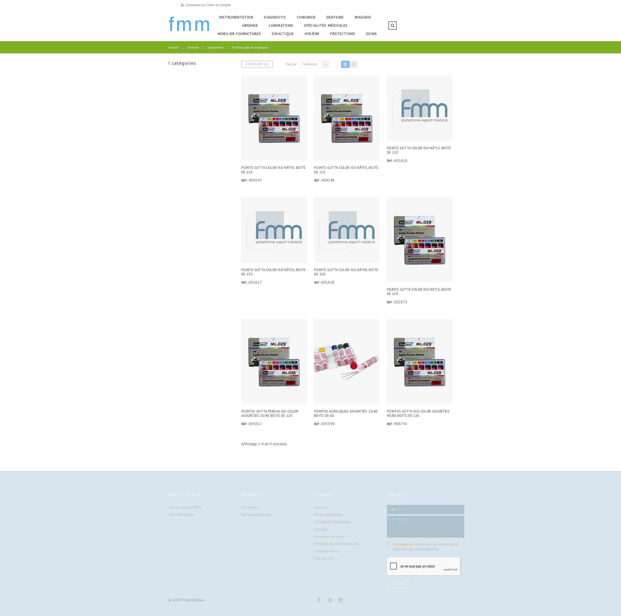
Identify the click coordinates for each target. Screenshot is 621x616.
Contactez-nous (326, 551)
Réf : (244, 180)
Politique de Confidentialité (337, 544)
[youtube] (330, 600)
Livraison (321, 507)
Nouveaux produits (256, 514)
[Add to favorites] (285, 118)
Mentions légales (328, 514)
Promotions (250, 507)
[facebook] (319, 600)
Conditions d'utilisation (332, 522)
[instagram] (341, 600)
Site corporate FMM (185, 507)
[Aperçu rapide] (263, 118)
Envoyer (398, 584)
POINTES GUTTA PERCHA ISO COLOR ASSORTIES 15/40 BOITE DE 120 (269, 413)
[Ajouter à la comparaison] (274, 118)
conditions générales (432, 544)
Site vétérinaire (181, 514)
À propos (321, 529)
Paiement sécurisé (329, 536)
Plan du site (324, 558)
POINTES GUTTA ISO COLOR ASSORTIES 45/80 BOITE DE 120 (418, 413)
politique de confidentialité (415, 549)
